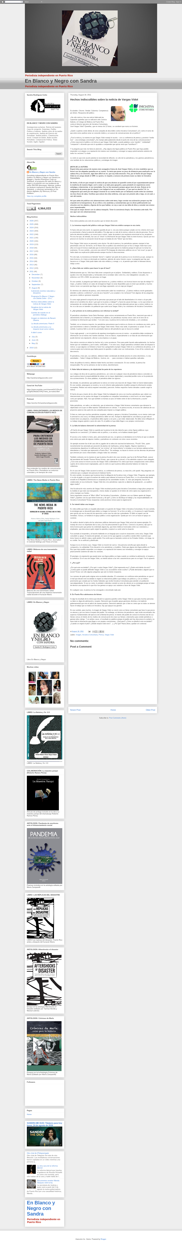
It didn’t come (36, 332)
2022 (32, 234)
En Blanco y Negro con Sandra (61, 81)
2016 (32, 254)
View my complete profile (36, 196)
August (35, 288)
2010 (32, 348)
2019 (32, 244)
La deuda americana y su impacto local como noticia (42, 328)
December (36, 274)
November (36, 278)
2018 (32, 248)
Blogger (103, 1239)
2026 (32, 221)
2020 (32, 241)
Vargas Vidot (109, 635)
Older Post (150, 710)
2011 (32, 271)
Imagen (78, 635)
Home (113, 710)
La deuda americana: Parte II (42, 324)
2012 (32, 268)
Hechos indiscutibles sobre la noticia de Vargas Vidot (42, 303)
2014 (32, 261)
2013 (32, 265)
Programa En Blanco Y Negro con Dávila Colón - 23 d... (42, 297)
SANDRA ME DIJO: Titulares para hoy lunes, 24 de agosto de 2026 (44, 1124)
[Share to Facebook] (100, 631)
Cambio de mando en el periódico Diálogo (40, 314)
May (34, 343)
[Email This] (93, 631)
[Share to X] (98, 631)
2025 (32, 224)
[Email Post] (89, 631)
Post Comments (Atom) (117, 718)
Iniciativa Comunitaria (90, 635)
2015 (32, 258)
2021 (32, 238)
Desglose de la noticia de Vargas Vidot (41, 308)
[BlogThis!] (96, 631)
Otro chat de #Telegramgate (38, 1153)
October (35, 281)
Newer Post (75, 710)
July (33, 337)
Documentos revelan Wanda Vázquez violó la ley (48, 1182)
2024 (32, 228)
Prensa (101, 635)
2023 (32, 231)
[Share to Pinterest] (103, 631)
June (34, 340)
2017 (32, 251)
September (36, 284)
